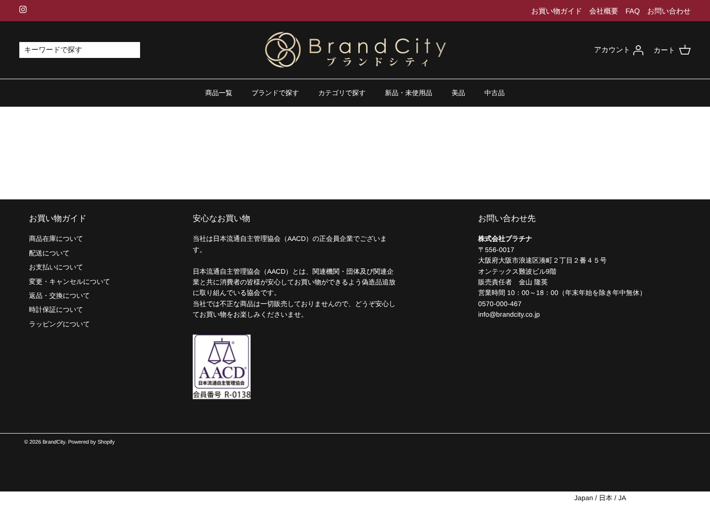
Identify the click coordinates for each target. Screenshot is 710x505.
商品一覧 (218, 93)
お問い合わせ (669, 11)
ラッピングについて (59, 324)
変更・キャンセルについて (69, 281)
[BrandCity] (355, 50)
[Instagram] (23, 9)
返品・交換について (59, 295)
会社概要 (603, 11)
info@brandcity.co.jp (509, 314)
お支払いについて (56, 267)
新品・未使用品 (408, 93)
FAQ (632, 11)
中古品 (494, 93)
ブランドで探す (275, 93)
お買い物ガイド (556, 11)
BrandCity (54, 442)
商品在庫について (56, 238)
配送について (49, 253)
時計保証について (56, 309)
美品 (458, 93)
